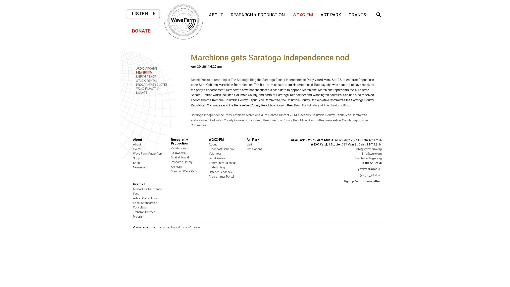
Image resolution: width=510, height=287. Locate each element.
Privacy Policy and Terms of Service (180, 227)
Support (138, 158)
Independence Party (218, 115)
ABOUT (216, 14)
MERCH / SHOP (145, 76)
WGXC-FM (303, 14)
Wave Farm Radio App (147, 153)
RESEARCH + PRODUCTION (258, 14)
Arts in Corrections (145, 198)
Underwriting (217, 167)
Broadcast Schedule (222, 149)
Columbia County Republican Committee (339, 115)
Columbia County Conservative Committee (239, 120)
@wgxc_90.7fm (370, 175)
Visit (249, 144)
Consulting (140, 207)
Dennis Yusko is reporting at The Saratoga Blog (223, 80)
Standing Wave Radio (184, 171)
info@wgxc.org (372, 153)
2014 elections (300, 115)
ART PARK (331, 14)
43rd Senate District (275, 115)
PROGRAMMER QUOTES (151, 84)
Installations (254, 149)
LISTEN (142, 14)
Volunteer (215, 153)
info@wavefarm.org (369, 149)
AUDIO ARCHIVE (146, 68)
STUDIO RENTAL (146, 81)
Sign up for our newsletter (361, 181)
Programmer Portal (221, 176)
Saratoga (197, 115)
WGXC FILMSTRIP (147, 88)
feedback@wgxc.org (368, 158)
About (137, 144)
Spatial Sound (180, 157)
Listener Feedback (220, 172)
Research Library (181, 162)
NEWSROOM (143, 72)
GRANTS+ (358, 14)
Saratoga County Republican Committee (297, 120)
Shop (136, 163)
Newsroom (140, 167)
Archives (176, 167)
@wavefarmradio (368, 169)
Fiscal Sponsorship (145, 203)
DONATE (143, 31)
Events (137, 149)
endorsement (200, 120)
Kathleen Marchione (246, 115)
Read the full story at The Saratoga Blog (321, 105)
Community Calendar (222, 163)
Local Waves (217, 158)
